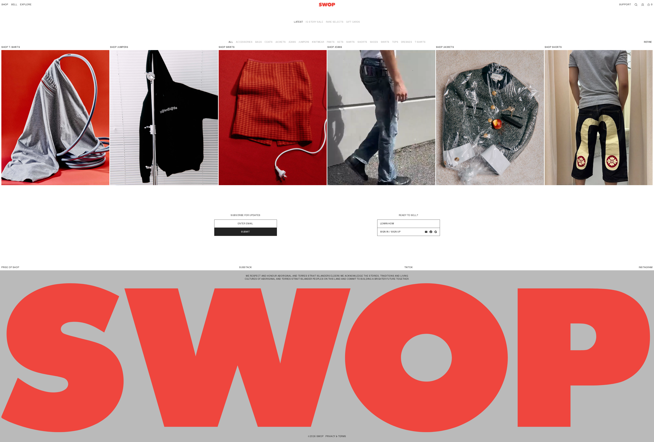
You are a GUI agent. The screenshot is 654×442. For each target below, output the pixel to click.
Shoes (374, 42)
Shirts (350, 42)
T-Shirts (420, 42)
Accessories (244, 42)
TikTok (408, 267)
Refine (648, 42)
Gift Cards (353, 22)
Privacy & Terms (335, 436)
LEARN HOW (387, 223)
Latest (298, 22)
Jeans (292, 42)
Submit (245, 231)
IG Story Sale (314, 22)
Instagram (646, 267)
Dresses (406, 42)
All (231, 42)
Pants (330, 42)
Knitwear (318, 42)
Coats (268, 42)
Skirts (385, 42)
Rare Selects (335, 22)
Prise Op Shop (10, 267)
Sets (340, 42)
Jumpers (304, 42)
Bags (258, 42)
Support (625, 4)
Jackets (280, 42)
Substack (245, 267)
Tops (395, 42)
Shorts (362, 42)
